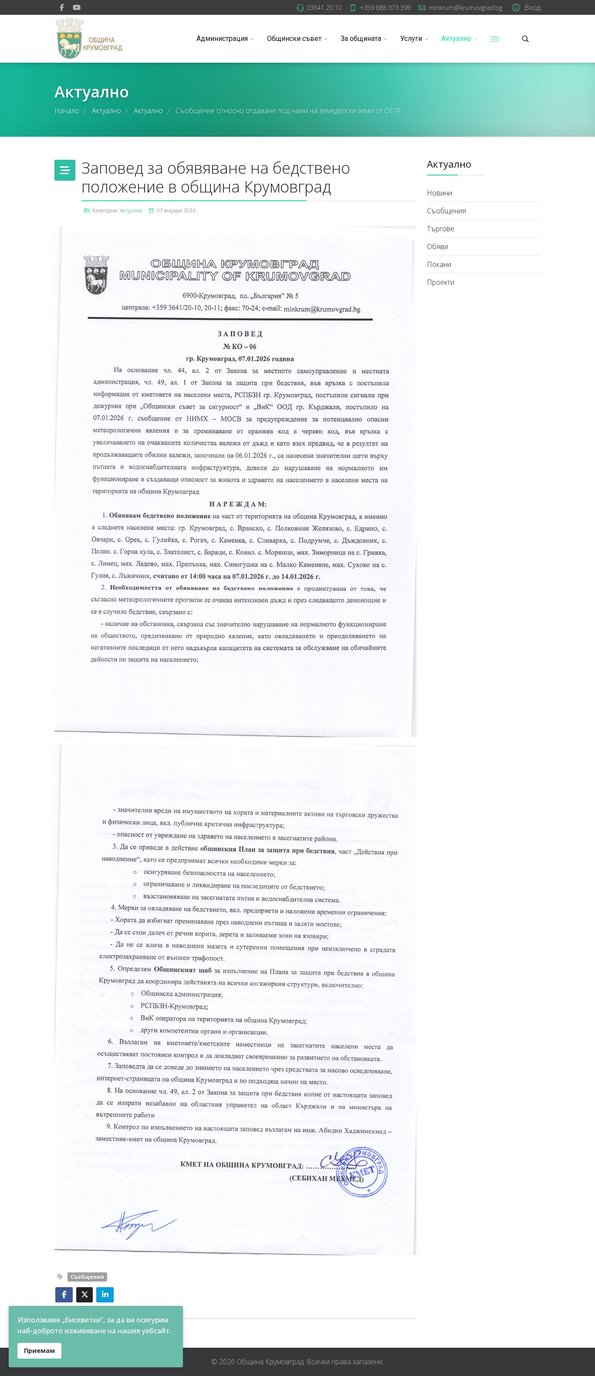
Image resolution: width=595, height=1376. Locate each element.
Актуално (456, 38)
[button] (525, 7)
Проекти (440, 282)
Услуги (411, 38)
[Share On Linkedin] (105, 1294)
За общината (361, 38)
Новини (439, 193)
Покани (439, 264)
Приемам (39, 1350)
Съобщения (87, 1277)
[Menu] (494, 39)
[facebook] (61, 7)
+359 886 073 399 (385, 7)
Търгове (440, 228)
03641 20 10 (324, 7)
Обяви (437, 246)
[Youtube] (76, 7)
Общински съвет (294, 38)
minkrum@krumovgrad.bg (465, 7)
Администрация (222, 38)
